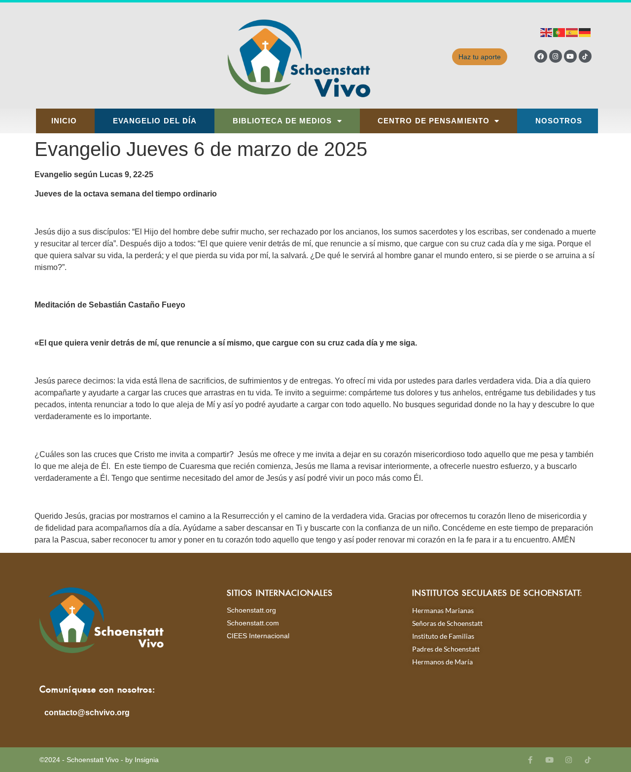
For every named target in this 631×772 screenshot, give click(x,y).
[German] (585, 32)
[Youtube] (570, 56)
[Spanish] (572, 32)
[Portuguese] (559, 32)
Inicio (64, 121)
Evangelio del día (155, 121)
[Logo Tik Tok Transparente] (585, 56)
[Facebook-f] (530, 760)
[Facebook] (540, 56)
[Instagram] (555, 56)
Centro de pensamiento (434, 121)
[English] (546, 32)
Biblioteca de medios (282, 121)
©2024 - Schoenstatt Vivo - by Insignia (99, 760)
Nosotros (559, 121)
